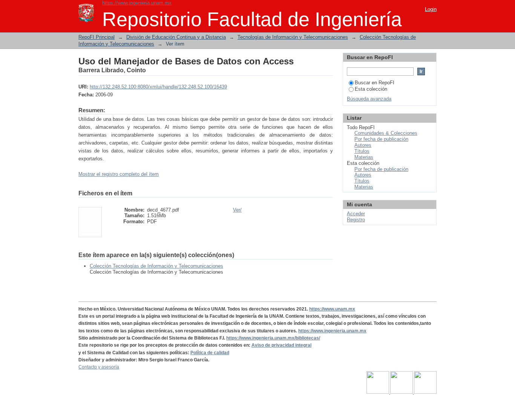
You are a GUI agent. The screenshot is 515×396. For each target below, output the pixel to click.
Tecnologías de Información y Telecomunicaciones (293, 37)
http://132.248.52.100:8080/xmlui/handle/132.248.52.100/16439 (158, 87)
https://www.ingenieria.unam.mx (137, 3)
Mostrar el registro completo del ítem (118, 174)
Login (431, 9)
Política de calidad (209, 352)
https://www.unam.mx (332, 309)
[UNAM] (378, 392)
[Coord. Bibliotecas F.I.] (425, 392)
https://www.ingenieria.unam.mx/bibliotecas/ (273, 338)
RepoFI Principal (96, 37)
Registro (356, 219)
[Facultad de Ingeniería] (402, 392)
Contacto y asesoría (98, 367)
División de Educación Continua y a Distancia (176, 37)
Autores (362, 145)
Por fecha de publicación (381, 139)
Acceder (356, 213)
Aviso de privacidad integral (281, 345)
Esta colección (371, 89)
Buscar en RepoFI (374, 82)
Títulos (361, 151)
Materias (363, 157)
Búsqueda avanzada (369, 99)
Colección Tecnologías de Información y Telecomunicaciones (156, 266)
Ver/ (237, 210)
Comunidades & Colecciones (385, 133)
